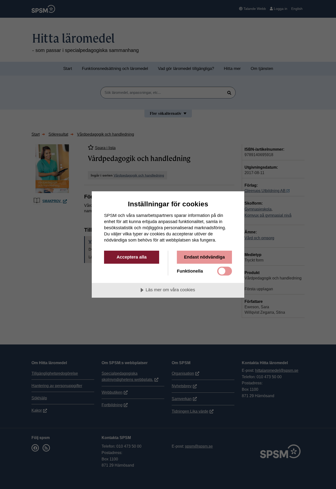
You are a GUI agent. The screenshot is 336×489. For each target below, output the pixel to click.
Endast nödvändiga (204, 257)
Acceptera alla (132, 257)
